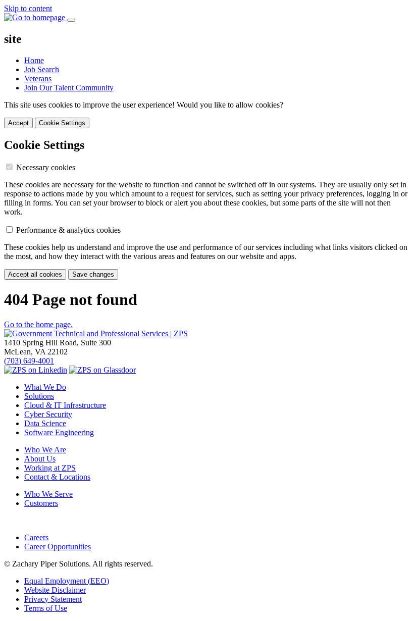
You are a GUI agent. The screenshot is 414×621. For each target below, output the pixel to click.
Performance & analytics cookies (68, 230)
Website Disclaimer (55, 590)
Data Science (45, 423)
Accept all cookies (35, 274)
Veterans (37, 78)
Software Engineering (59, 432)
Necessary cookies (45, 167)
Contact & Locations (57, 477)
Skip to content (28, 8)
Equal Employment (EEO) (66, 581)
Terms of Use (45, 608)
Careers (36, 537)
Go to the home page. (38, 324)
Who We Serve (48, 494)
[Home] (96, 333)
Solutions (39, 396)
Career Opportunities (57, 546)
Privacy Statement (53, 599)
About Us (40, 458)
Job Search (41, 69)
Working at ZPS (50, 467)
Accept (18, 123)
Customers (41, 503)
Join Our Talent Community (69, 87)
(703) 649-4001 (29, 360)
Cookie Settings (62, 123)
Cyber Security (48, 414)
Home (34, 60)
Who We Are (45, 449)
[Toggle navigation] (71, 20)
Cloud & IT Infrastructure (65, 405)
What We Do (45, 387)
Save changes (93, 274)
